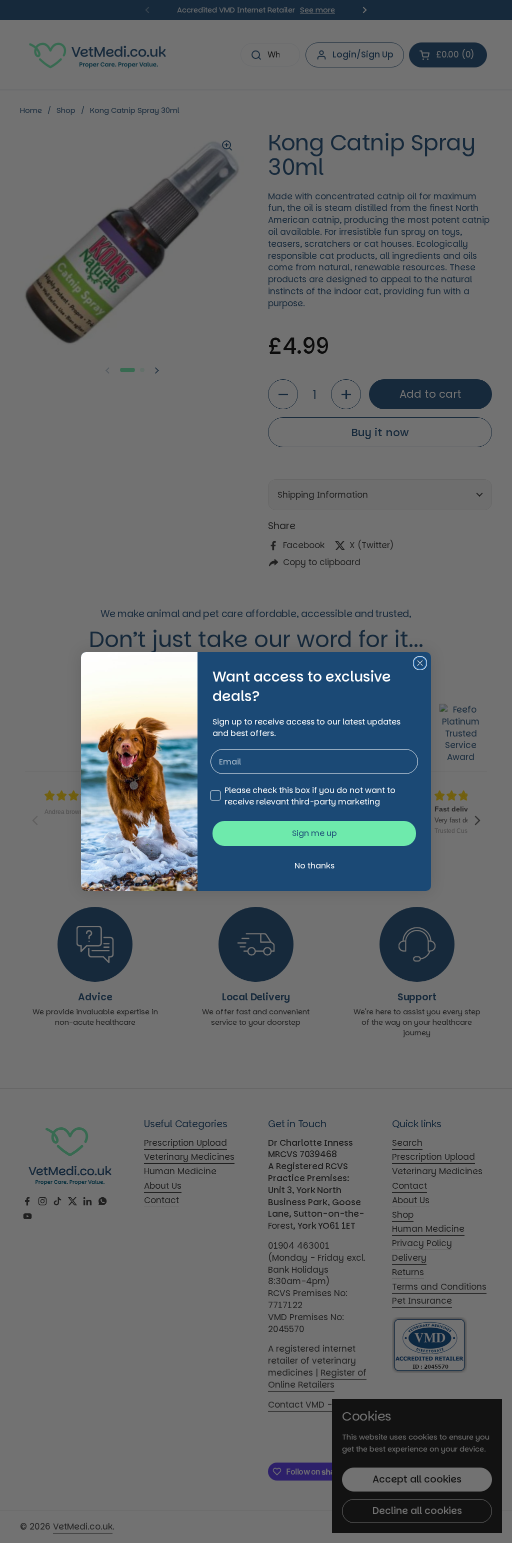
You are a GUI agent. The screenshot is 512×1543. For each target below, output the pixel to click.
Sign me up (314, 833)
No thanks (314, 865)
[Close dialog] (420, 663)
